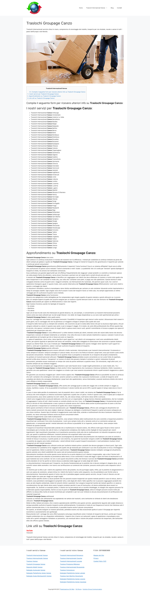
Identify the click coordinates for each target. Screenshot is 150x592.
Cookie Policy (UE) (99, 561)
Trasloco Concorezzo (67, 570)
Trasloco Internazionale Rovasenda (72, 567)
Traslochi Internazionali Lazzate (71, 561)
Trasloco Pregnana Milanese (70, 564)
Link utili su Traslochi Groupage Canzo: (41, 98)
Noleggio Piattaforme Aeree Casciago (73, 582)
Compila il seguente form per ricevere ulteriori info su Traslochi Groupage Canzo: (57, 92)
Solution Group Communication (92, 589)
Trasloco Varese (32, 561)
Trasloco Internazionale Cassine (71, 558)
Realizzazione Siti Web (67, 589)
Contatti (119, 8)
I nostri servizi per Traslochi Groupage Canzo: (43, 94)
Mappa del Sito (98, 555)
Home (81, 8)
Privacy (96, 558)
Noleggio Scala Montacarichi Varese (38, 576)
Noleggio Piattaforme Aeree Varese (38, 573)
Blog (112, 8)
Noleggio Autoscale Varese (35, 570)
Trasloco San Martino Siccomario (71, 576)
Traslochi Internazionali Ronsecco (71, 555)
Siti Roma (78, 589)
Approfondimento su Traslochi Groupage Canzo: (44, 96)
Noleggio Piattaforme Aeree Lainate (72, 573)
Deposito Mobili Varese (34, 567)
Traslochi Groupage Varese (35, 564)
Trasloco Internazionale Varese (37, 558)
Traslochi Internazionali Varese (95, 8)
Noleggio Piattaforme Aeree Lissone (72, 579)
